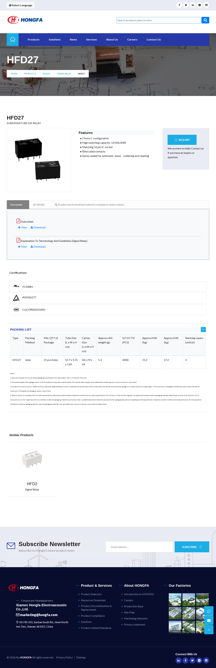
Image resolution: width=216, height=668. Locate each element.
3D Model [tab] (38, 204)
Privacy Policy (64, 657)
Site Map (129, 612)
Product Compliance (93, 615)
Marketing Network (136, 618)
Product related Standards (96, 627)
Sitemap (81, 657)
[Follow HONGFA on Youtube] (206, 5)
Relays (46, 73)
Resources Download (93, 600)
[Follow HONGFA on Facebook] (179, 5)
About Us (112, 39)
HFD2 (32, 483)
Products (33, 39)
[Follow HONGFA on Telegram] (199, 5)
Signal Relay (64, 73)
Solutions (55, 39)
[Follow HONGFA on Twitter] (186, 5)
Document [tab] (16, 204)
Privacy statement (134, 624)
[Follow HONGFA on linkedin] (193, 5)
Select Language (21, 5)
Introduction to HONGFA (139, 594)
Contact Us (154, 39)
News (73, 39)
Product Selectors (91, 594)
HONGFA (26, 657)
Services (91, 39)
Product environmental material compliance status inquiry (90, 204)
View (24, 227)
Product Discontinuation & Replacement (96, 607)
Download (39, 227)
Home (14, 73)
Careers (132, 39)
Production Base (133, 606)
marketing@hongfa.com (38, 615)
